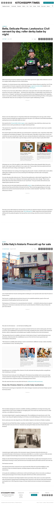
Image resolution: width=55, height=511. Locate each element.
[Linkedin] (47, 39)
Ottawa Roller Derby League (17, 123)
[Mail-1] (2, 3)
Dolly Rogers (32, 87)
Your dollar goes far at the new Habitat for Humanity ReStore (44, 154)
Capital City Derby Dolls (36, 86)
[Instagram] (4, 3)
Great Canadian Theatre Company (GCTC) (25, 154)
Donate (21, 496)
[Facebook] (6, 3)
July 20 (29, 185)
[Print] (52, 39)
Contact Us (21, 495)
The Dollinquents (28, 211)
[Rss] (11, 3)
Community (4, 26)
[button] (52, 6)
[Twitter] (9, 3)
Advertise (21, 497)
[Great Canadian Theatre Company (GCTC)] (27, 147)
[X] (42, 39)
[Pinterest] (44, 39)
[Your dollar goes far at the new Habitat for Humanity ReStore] (44, 147)
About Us (21, 494)
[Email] (49, 39)
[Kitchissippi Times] (27, 3)
